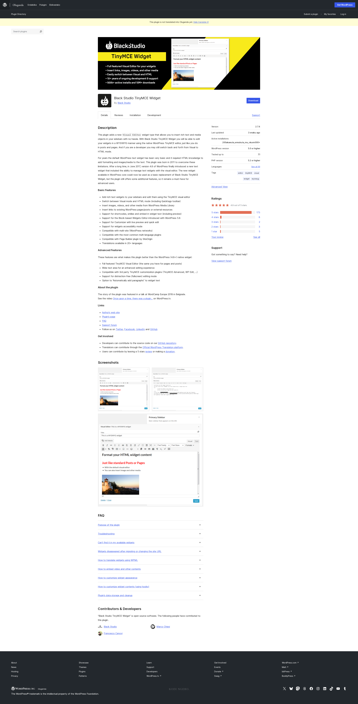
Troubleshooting (106, 533)
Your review (217, 237)
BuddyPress (288, 676)
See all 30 (255, 167)
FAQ (104, 320)
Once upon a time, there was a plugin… (133, 298)
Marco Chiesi (163, 626)
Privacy (14, 676)
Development (154, 115)
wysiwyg (255, 179)
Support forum (109, 325)
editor (240, 173)
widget (246, 179)
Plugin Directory (18, 14)
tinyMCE (248, 173)
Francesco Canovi (113, 633)
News (13, 667)
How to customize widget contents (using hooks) (123, 586)
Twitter (119, 329)
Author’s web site (111, 312)
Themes (82, 667)
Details (104, 115)
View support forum (221, 260)
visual (256, 173)
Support (256, 115)
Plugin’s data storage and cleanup (115, 595)
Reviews (118, 115)
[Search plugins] (41, 31)
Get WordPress (345, 5)
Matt (285, 667)
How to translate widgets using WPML (118, 560)
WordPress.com (290, 662)
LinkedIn (140, 329)
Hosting (14, 671)
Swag (218, 676)
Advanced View (219, 186)
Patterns (83, 676)
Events (217, 667)
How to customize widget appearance (117, 578)
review (148, 351)
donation (170, 351)
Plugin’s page (108, 316)
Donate (218, 671)
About (14, 662)
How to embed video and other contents (119, 569)
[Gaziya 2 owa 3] (199, 371)
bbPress (287, 671)
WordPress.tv (154, 676)
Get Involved (220, 662)
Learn (149, 662)
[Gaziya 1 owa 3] (145, 371)
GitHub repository (167, 343)
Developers (152, 671)
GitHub (153, 329)
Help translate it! (201, 22)
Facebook (129, 329)
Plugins (82, 671)
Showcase (84, 662)
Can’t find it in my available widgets (116, 542)
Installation (135, 115)
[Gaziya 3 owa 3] (199, 417)
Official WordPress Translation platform (163, 347)
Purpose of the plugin (109, 525)
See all (256, 237)
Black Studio (124, 102)
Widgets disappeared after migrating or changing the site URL (129, 551)
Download (253, 100)
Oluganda (42, 689)
